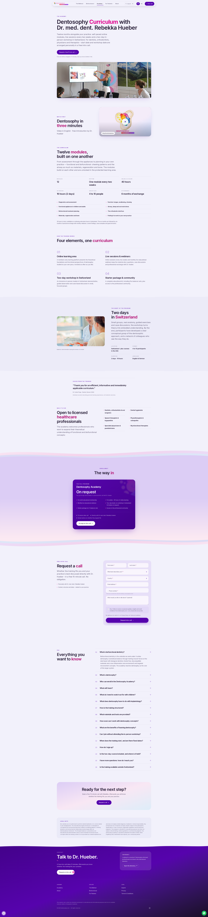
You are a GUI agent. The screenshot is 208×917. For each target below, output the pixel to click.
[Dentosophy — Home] (62, 3)
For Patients (108, 3)
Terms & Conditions (135, 615)
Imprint (123, 888)
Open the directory (130, 866)
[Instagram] (149, 908)
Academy (99, 3)
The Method (79, 3)
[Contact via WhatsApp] (204, 913)
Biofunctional (90, 3)
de (141, 3)
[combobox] (127, 572)
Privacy (123, 891)
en (138, 3)
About (117, 3)
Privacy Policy (124, 615)
